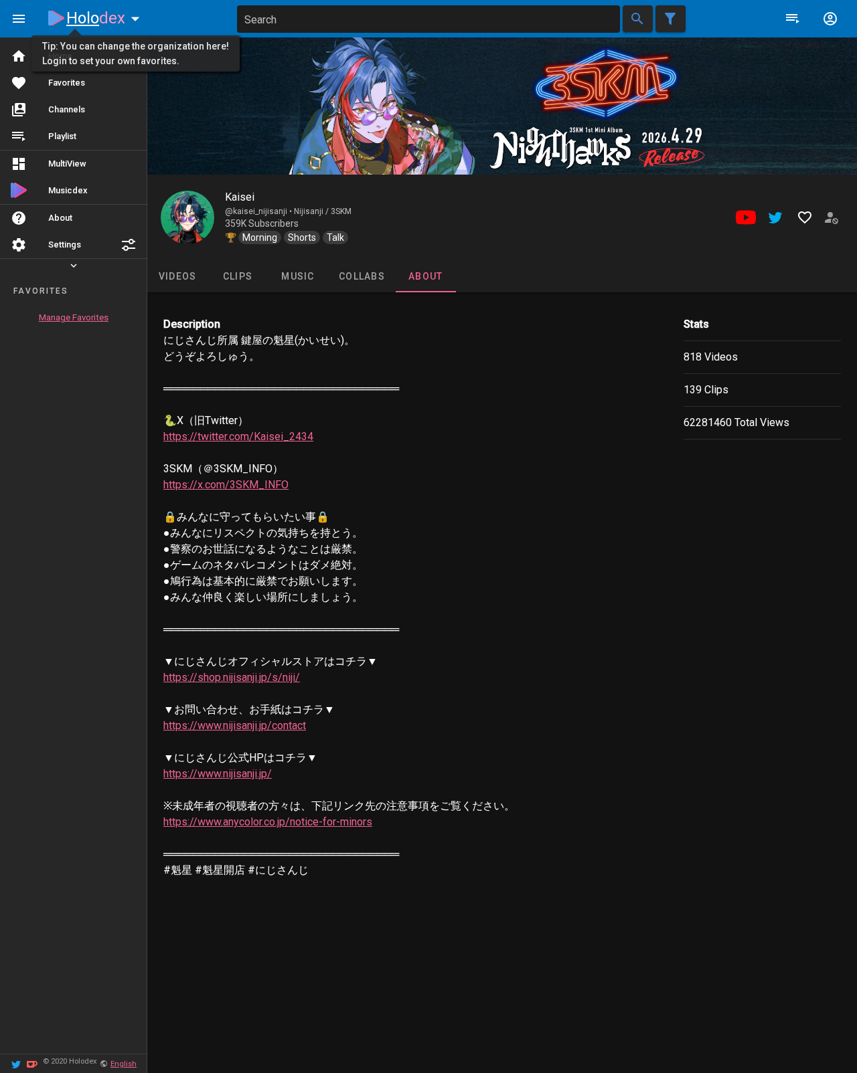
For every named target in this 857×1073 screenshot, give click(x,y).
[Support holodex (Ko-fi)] (32, 1063)
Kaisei (239, 197)
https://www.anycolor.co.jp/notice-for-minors (267, 821)
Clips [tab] (237, 276)
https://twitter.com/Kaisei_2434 (238, 436)
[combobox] (428, 19)
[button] (129, 245)
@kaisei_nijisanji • (259, 211)
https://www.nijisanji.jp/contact (234, 725)
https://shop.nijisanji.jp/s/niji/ (231, 677)
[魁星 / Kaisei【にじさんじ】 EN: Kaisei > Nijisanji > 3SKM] (187, 217)
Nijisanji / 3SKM (323, 211)
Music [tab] (297, 276)
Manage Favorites (73, 317)
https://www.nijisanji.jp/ (217, 773)
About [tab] (425, 276)
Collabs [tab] (362, 276)
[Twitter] (16, 1063)
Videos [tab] (178, 276)
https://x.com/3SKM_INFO (226, 484)
